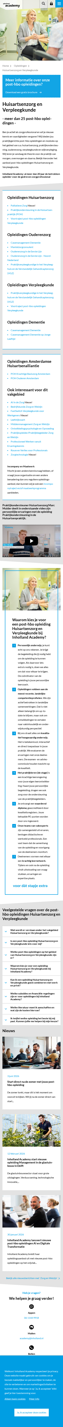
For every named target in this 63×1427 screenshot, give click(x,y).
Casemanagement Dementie (26, 242)
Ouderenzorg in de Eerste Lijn (26, 251)
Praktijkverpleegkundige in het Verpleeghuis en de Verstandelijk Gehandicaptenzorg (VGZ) (30, 269)
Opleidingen (20, 65)
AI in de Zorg (17, 402)
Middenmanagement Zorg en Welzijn (30, 424)
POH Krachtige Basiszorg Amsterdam (30, 373)
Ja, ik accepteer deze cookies (31, 1412)
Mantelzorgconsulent (22, 247)
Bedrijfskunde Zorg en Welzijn (26, 406)
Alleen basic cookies (15, 1398)
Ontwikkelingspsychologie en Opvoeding (32, 428)
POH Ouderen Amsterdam (25, 378)
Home (5, 65)
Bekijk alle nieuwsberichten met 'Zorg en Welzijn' (32, 1278)
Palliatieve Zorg (19, 205)
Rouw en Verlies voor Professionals (29, 450)
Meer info (34, 1398)
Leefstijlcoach (18, 419)
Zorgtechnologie (19, 454)
